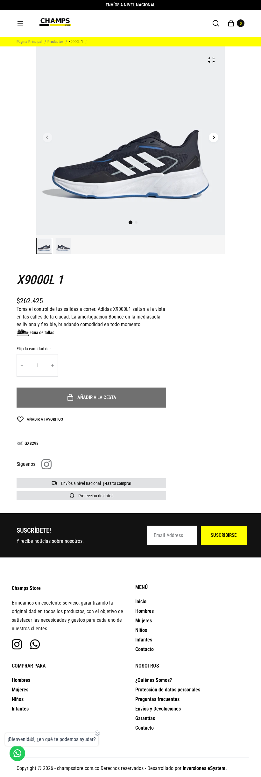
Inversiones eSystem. (205, 768)
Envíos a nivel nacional (95, 483)
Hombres (144, 611)
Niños (141, 630)
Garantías (145, 718)
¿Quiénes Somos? (153, 680)
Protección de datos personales (167, 690)
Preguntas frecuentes (157, 699)
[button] (136, 222)
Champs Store (26, 588)
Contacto (144, 649)
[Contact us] (17, 753)
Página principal (29, 41)
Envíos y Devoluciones (158, 709)
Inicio (140, 601)
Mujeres (143, 621)
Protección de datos (95, 495)
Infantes (143, 640)
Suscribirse (223, 535)
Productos (55, 41)
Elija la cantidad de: (34, 348)
